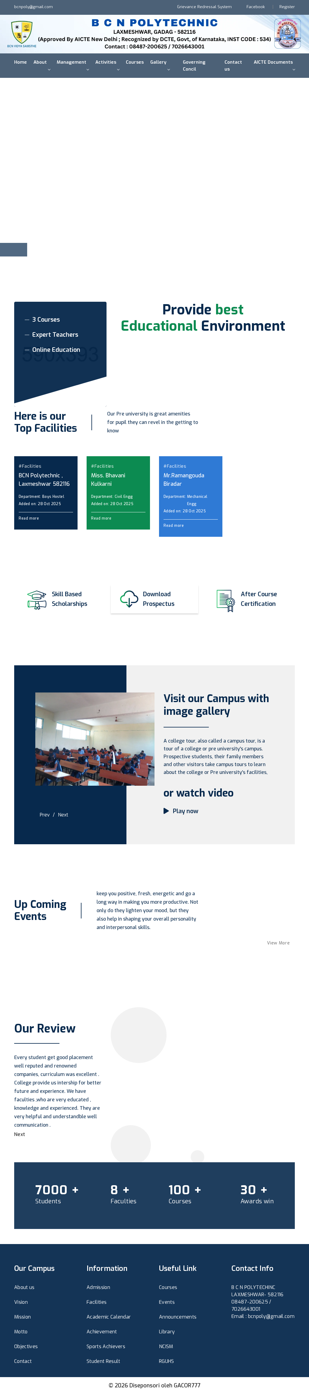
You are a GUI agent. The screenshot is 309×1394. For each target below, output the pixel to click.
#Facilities (30, 466)
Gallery (158, 62)
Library (167, 1332)
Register (287, 6)
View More (279, 943)
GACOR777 (187, 1385)
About (40, 62)
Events (167, 1302)
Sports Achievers (106, 1346)
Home (20, 62)
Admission (98, 1287)
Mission (22, 1317)
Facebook (256, 6)
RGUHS (166, 1361)
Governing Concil (194, 65)
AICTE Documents (273, 62)
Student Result (103, 1361)
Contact (23, 1361)
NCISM (166, 1346)
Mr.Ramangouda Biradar (184, 480)
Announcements (177, 1317)
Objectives (26, 1346)
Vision (21, 1302)
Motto (21, 1332)
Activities (105, 62)
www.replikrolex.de (253, 1335)
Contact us (233, 65)
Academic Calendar (109, 1317)
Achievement (102, 1332)
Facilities (97, 1302)
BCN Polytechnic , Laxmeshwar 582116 (44, 480)
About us (24, 1287)
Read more (29, 518)
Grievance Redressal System (204, 6)
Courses (135, 62)
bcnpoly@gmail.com (33, 6)
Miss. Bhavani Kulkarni (108, 480)
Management (71, 62)
